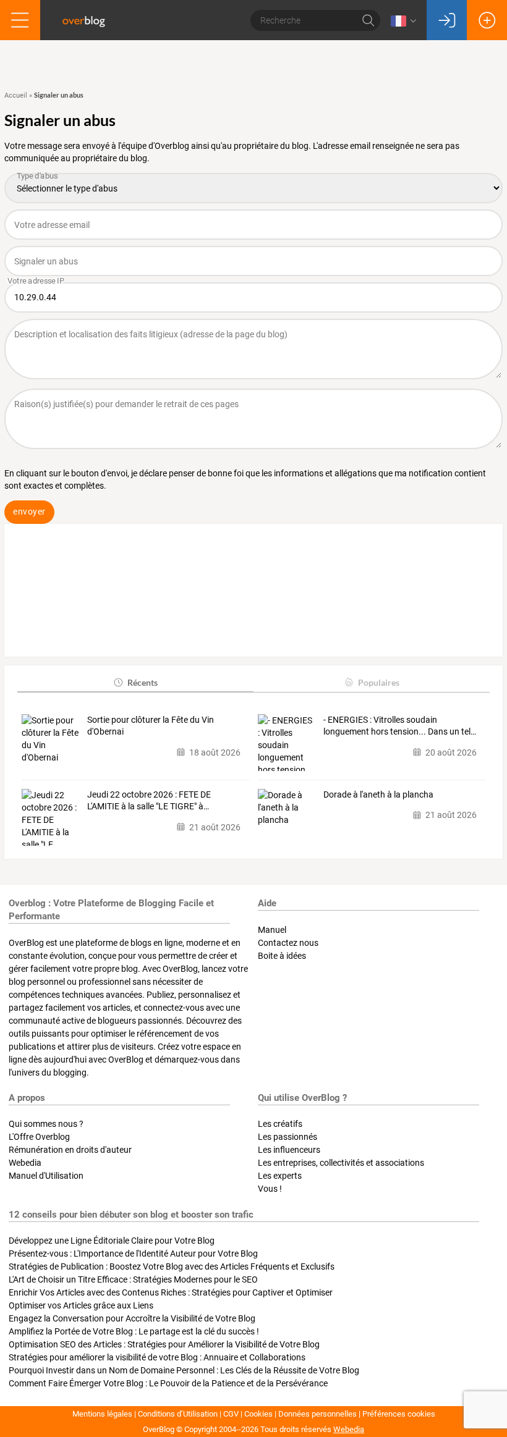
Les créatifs (280, 1124)
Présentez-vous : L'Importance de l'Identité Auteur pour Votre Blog (133, 1253)
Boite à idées (282, 956)
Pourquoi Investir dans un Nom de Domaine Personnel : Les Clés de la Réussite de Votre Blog (184, 1370)
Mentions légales (102, 1413)
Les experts (280, 1176)
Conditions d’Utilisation (178, 1413)
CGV (231, 1413)
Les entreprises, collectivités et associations (341, 1163)
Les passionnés (287, 1137)
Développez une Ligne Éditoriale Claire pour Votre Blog (112, 1240)
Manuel (272, 930)
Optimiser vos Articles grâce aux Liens (81, 1305)
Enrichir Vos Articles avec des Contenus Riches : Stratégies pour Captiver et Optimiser (171, 1292)
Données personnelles (317, 1413)
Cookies (258, 1413)
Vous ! (270, 1189)
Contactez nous (288, 943)
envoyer (29, 511)
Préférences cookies (398, 1413)
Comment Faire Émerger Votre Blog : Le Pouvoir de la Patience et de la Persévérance (168, 1383)
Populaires (378, 682)
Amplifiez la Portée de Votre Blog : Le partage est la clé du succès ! (134, 1331)
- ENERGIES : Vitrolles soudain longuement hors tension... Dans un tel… (399, 726)
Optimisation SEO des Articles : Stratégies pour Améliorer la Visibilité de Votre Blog (164, 1344)
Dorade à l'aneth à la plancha (378, 794)
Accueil (15, 95)
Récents (142, 682)
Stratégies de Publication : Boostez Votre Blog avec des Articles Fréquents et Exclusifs (171, 1266)
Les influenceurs (289, 1150)
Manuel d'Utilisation (46, 1176)
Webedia (25, 1163)
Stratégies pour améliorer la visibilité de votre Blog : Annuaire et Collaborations (157, 1357)
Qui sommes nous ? (46, 1124)
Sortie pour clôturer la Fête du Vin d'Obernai (150, 726)
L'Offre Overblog (39, 1137)
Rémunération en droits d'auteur (70, 1150)
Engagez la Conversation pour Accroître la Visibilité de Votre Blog (132, 1318)
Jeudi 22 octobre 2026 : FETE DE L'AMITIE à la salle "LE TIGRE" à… (149, 801)
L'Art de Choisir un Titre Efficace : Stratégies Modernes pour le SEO (133, 1279)
